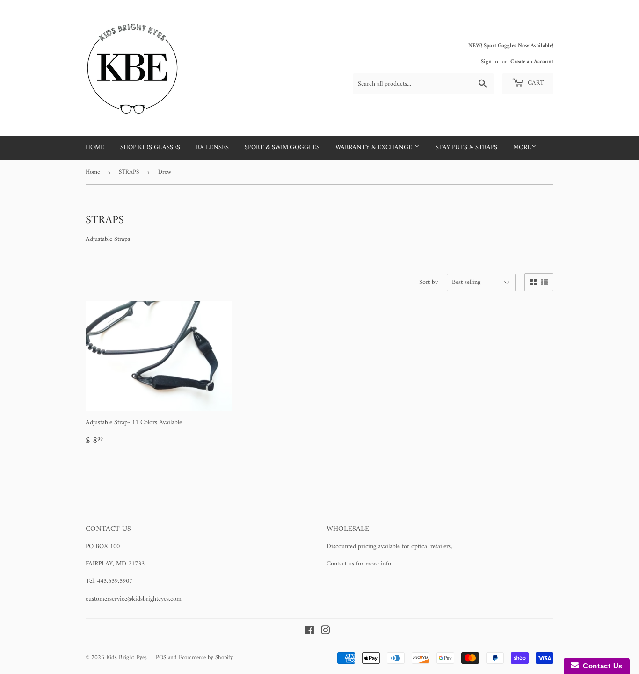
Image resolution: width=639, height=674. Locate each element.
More (522, 147)
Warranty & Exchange (374, 147)
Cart (535, 83)
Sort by (428, 282)
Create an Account (531, 62)
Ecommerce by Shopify (206, 657)
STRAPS (129, 172)
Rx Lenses (212, 147)
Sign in (489, 62)
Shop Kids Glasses (150, 147)
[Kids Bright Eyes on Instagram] (325, 632)
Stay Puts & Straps (466, 147)
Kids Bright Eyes (126, 657)
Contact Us (601, 666)
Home (95, 147)
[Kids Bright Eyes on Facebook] (309, 632)
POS (161, 657)
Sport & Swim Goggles (282, 147)
